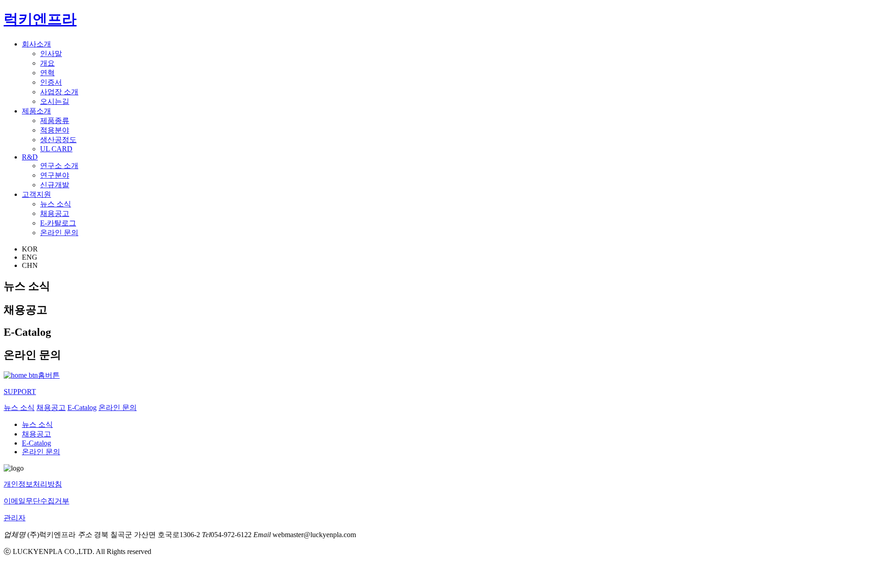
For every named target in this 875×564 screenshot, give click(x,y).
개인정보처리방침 (33, 484)
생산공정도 (58, 140)
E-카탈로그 (58, 223)
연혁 (47, 73)
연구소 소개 (59, 165)
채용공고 (54, 213)
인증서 (51, 82)
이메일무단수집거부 (36, 501)
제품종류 (54, 120)
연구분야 (54, 175)
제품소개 (36, 111)
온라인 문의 (59, 232)
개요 (47, 63)
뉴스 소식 (55, 204)
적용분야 (54, 130)
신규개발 (54, 185)
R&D (30, 157)
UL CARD (56, 149)
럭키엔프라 (40, 19)
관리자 (15, 518)
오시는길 (54, 101)
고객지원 (36, 194)
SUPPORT (20, 391)
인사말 (51, 53)
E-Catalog (82, 407)
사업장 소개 (59, 92)
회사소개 (36, 44)
